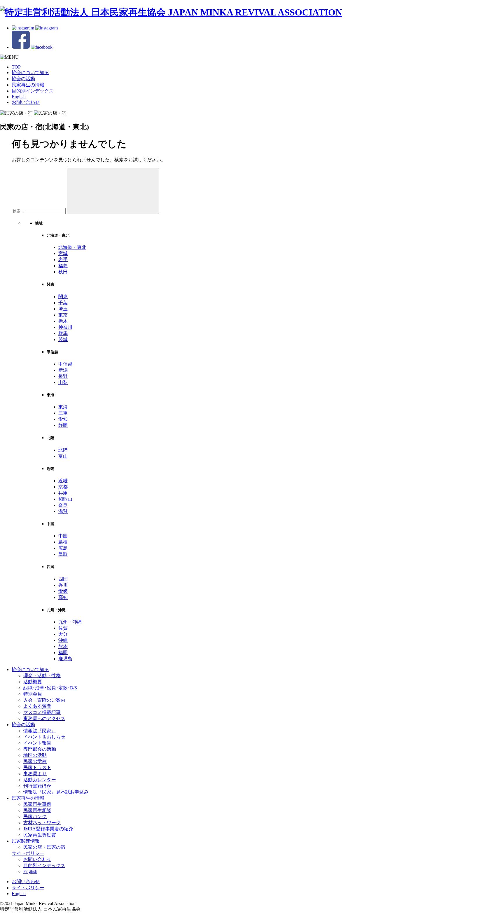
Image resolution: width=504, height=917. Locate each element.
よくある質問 (37, 706)
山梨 (63, 382)
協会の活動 (23, 78)
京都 (63, 486)
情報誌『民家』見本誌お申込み (56, 792)
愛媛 (63, 591)
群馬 (63, 333)
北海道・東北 (72, 247)
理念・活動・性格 (42, 675)
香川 (63, 585)
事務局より (35, 773)
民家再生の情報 (28, 84)
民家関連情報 (26, 841)
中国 (63, 535)
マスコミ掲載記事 (42, 712)
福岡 (63, 652)
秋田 (63, 271)
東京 (63, 314)
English (19, 96)
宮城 (63, 253)
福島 (63, 265)
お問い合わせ (26, 102)
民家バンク (35, 816)
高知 (63, 597)
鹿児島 (65, 658)
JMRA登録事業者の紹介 (48, 828)
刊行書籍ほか (37, 785)
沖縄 (63, 640)
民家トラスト (37, 767)
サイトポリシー (28, 853)
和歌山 (65, 499)
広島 (63, 548)
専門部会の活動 (39, 749)
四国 (63, 579)
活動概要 (32, 681)
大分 (63, 634)
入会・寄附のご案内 (44, 700)
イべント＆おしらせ (44, 736)
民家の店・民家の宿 (44, 847)
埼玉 (63, 308)
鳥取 (63, 554)
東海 (63, 406)
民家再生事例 (37, 804)
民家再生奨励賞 (39, 834)
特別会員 (32, 693)
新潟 (63, 370)
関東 (63, 296)
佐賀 (63, 628)
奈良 (63, 505)
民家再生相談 (37, 810)
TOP (16, 66)
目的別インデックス (33, 90)
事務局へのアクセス (44, 718)
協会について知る (30, 72)
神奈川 (65, 327)
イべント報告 (37, 742)
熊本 (63, 646)
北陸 (63, 450)
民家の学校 (35, 761)
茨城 (63, 339)
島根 (63, 541)
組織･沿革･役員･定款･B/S (50, 687)
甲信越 (65, 363)
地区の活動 (35, 755)
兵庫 (63, 492)
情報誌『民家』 (39, 730)
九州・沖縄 (70, 621)
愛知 (63, 419)
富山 (63, 456)
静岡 (63, 425)
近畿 (63, 480)
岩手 (63, 259)
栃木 (63, 321)
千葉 (63, 302)
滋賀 (63, 511)
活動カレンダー (39, 779)
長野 (63, 376)
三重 (63, 413)
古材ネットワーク (42, 822)
